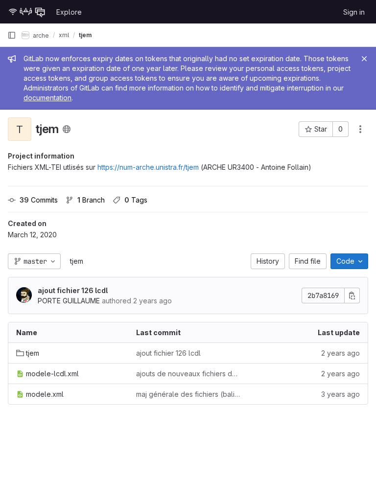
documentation (47, 97)
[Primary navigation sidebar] (12, 35)
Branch (91, 200)
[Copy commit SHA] (352, 295)
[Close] (364, 59)
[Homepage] (26, 12)
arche (40, 35)
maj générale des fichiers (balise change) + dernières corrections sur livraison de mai (188, 394)
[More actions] (360, 129)
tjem (76, 261)
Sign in (354, 12)
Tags (135, 200)
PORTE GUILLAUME (69, 300)
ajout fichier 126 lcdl (73, 290)
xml (64, 35)
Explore (69, 12)
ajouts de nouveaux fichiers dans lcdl (188, 373)
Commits (39, 200)
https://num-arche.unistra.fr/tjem (148, 167)
